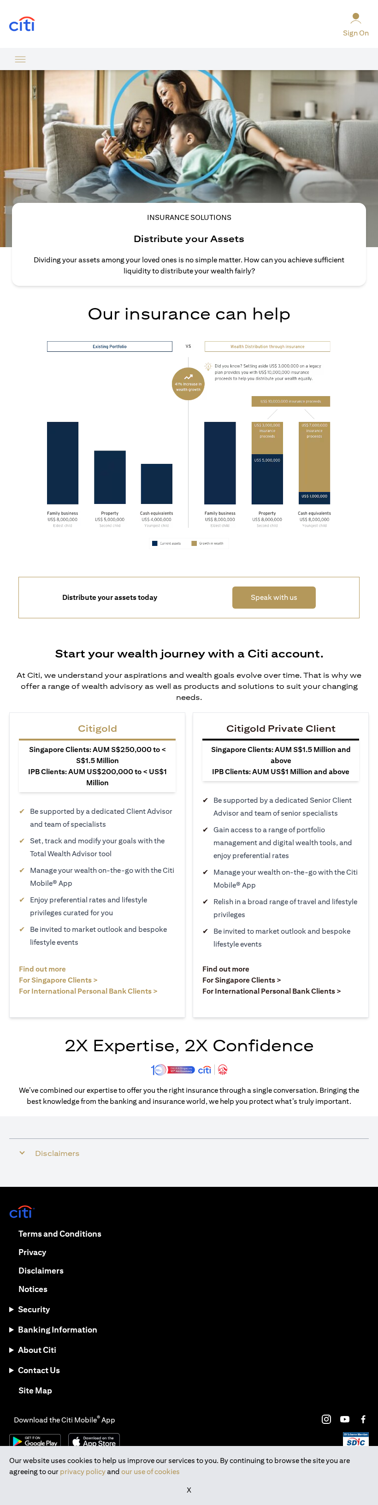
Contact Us (39, 1370)
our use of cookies (150, 1471)
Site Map (35, 1390)
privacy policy (83, 1471)
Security (34, 1309)
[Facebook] (363, 1419)
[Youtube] (344, 1419)
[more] (20, 59)
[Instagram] (326, 1419)
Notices (32, 1289)
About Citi (37, 1350)
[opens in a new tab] (22, 24)
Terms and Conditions (59, 1233)
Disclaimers (41, 1270)
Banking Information (57, 1329)
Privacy (32, 1252)
